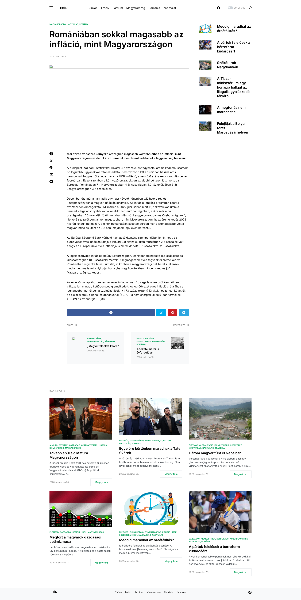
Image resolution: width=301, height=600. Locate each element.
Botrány (63, 445)
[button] (51, 7)
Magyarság (158, 341)
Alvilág (53, 445)
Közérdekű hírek (128, 535)
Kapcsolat (181, 592)
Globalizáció (137, 440)
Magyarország (57, 24)
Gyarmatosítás (89, 445)
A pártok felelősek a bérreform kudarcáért (233, 46)
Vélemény (110, 341)
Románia (83, 24)
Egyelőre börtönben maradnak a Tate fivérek (149, 450)
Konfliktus (223, 539)
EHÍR (64, 8)
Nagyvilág (72, 24)
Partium (139, 592)
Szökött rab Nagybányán (227, 65)
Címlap (118, 592)
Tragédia (220, 448)
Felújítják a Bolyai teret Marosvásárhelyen (232, 127)
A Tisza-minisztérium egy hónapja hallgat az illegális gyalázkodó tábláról (233, 87)
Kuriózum (165, 440)
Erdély (140, 338)
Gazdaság (74, 445)
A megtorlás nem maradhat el (231, 109)
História (149, 338)
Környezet (236, 445)
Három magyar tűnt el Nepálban (215, 453)
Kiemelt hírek (94, 338)
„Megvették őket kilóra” (103, 346)
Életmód (123, 440)
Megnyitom (101, 482)
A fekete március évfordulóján (148, 350)
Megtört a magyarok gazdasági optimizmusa (75, 539)
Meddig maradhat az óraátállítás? (234, 28)
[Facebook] (218, 7)
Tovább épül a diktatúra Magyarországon (68, 455)
